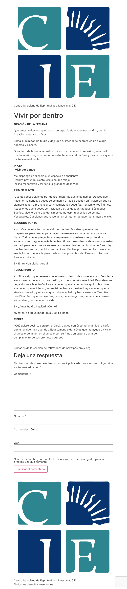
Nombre (20, 416)
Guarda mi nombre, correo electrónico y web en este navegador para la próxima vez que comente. (59, 460)
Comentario (22, 373)
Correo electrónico (27, 429)
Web (16, 443)
